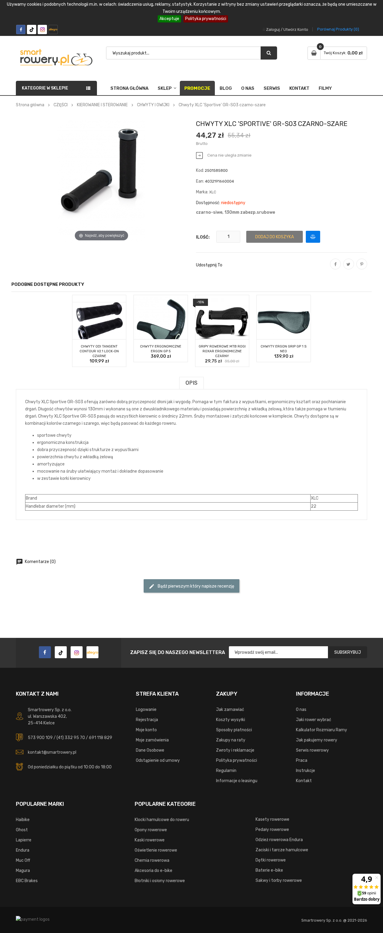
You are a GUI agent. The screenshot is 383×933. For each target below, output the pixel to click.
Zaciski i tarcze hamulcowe (282, 849)
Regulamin (226, 770)
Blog (226, 88)
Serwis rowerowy (312, 750)
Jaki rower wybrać (313, 719)
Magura (23, 870)
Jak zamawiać (230, 709)
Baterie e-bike (269, 870)
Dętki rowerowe (271, 860)
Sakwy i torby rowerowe (279, 880)
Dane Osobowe (150, 750)
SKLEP (165, 88)
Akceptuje (169, 18)
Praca (301, 760)
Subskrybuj (347, 652)
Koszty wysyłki (230, 719)
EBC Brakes (27, 880)
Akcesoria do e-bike (153, 870)
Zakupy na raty (230, 740)
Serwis (272, 88)
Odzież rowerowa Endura (279, 839)
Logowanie (146, 709)
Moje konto (146, 729)
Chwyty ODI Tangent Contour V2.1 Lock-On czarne (99, 351)
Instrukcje (305, 770)
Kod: (200, 170)
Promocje (197, 88)
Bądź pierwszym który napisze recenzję (191, 586)
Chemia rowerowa (152, 860)
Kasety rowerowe (272, 819)
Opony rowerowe (151, 829)
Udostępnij (335, 268)
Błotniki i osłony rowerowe (160, 880)
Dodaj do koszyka (274, 236)
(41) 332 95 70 (71, 737)
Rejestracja (147, 719)
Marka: (202, 192)
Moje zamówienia (152, 740)
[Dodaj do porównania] (313, 237)
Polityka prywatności (205, 18)
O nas (247, 88)
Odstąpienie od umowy (158, 760)
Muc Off (23, 860)
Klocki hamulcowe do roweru (162, 819)
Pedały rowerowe (272, 829)
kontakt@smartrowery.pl (52, 752)
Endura (22, 850)
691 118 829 (100, 737)
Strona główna (129, 88)
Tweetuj (349, 268)
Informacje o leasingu (236, 780)
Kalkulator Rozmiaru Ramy (321, 729)
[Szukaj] (269, 53)
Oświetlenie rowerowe (156, 850)
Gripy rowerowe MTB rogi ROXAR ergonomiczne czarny (222, 351)
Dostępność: (208, 202)
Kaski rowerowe (150, 840)
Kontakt (299, 88)
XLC (212, 192)
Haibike (23, 819)
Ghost (22, 829)
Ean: (200, 181)
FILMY (325, 88)
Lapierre (23, 840)
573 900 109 (40, 737)
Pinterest (362, 268)
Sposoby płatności (234, 729)
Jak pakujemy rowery (316, 740)
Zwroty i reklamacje (235, 750)
